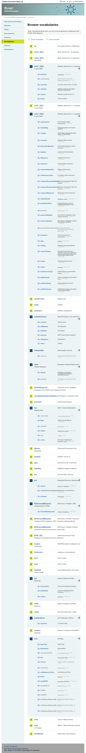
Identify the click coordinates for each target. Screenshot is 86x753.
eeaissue (43, 335)
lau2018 (37, 570)
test (35, 639)
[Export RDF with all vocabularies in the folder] (79, 69)
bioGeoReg (44, 128)
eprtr (36, 364)
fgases (37, 448)
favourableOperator (47, 146)
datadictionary (40, 317)
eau (41, 657)
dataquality (39, 350)
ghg (36, 463)
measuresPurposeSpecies (48, 187)
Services (7, 45)
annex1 (42, 486)
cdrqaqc (43, 133)
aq (35, 46)
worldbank (38, 734)
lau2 (36, 564)
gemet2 (37, 457)
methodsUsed (45, 199)
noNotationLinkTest (47, 672)
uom (36, 720)
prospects (43, 235)
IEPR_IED (38, 536)
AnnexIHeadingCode (47, 511)
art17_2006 (39, 66)
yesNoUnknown (45, 289)
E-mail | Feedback (10, 746)
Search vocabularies (37, 39)
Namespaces (8, 49)
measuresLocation (46, 175)
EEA (13, 1)
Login (63, 1)
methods (43, 89)
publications (39, 618)
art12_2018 (39, 58)
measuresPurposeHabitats (48, 181)
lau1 (36, 558)
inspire (37, 544)
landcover (38, 552)
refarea (42, 431)
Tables (6, 29)
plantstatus (44, 591)
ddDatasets (44, 326)
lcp (35, 578)
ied (35, 480)
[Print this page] (68, 1)
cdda (36, 305)
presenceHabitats (46, 215)
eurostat (37, 402)
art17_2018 (39, 114)
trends (42, 99)
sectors (42, 596)
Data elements (9, 33)
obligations (44, 339)
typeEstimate (44, 277)
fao (35, 408)
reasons (43, 94)
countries (43, 85)
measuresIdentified (47, 169)
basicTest (43, 644)
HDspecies (44, 158)
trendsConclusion (46, 271)
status (42, 343)
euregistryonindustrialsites (45, 396)
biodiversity (39, 299)
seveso (37, 630)
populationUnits (46, 203)
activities (43, 74)
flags (42, 420)
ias (35, 475)
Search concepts (54, 39)
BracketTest (44, 648)
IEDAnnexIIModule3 (42, 519)
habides (37, 469)
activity (42, 372)
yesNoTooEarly (45, 283)
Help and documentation (13, 21)
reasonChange (45, 251)
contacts (43, 322)
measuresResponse (47, 193)
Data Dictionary (21, 17)
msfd (36, 604)
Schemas (7, 37)
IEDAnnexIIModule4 (42, 527)
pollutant (43, 496)
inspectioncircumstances (48, 490)
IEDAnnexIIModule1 (42, 504)
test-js (42, 676)
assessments (44, 122)
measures (43, 164)
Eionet (13, 17)
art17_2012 (39, 106)
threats (42, 261)
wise (36, 725)
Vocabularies (9, 41)
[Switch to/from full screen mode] (70, 1)
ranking (43, 245)
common (38, 311)
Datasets (7, 25)
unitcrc (42, 440)
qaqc (42, 241)
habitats (43, 152)
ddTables (43, 331)
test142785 (44, 681)
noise (36, 612)
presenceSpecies (46, 221)
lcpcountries (44, 586)
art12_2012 (39, 52)
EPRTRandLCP (40, 388)
